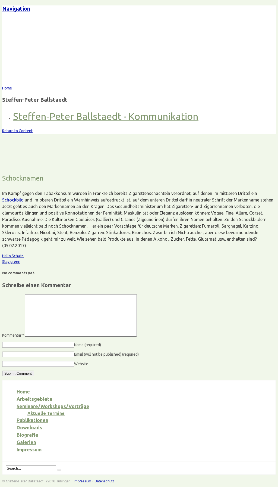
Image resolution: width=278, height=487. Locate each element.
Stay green (11, 261)
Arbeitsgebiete (34, 399)
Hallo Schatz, (13, 256)
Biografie (27, 435)
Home (23, 391)
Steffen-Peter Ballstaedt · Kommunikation (105, 116)
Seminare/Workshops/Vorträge (53, 406)
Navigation (16, 8)
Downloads (29, 427)
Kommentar (13, 335)
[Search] (59, 469)
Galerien (26, 442)
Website (81, 364)
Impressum (29, 449)
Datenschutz (104, 480)
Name (87, 345)
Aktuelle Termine (46, 413)
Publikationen (32, 420)
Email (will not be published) (106, 354)
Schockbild (13, 199)
